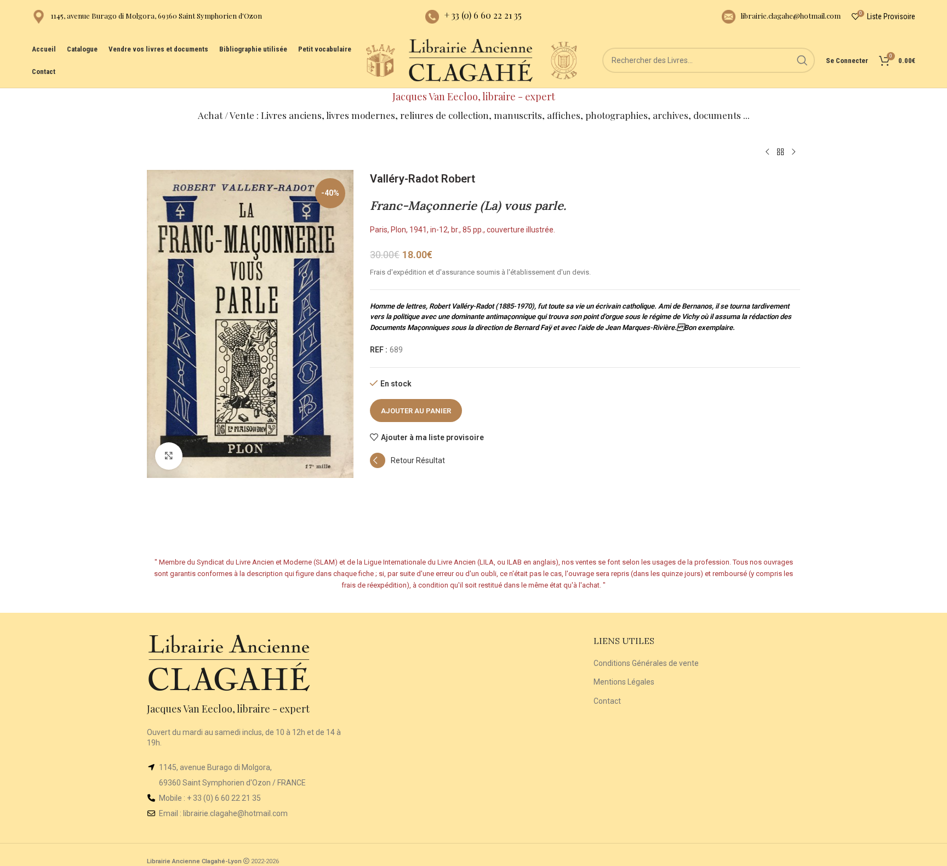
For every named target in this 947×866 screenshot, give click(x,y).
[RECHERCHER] (802, 60)
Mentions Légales (624, 681)
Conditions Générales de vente (646, 663)
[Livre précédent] (767, 152)
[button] (407, 465)
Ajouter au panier (416, 411)
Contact (607, 701)
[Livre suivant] (793, 152)
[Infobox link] (147, 17)
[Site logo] (380, 59)
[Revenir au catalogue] (780, 152)
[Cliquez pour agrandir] (168, 456)
